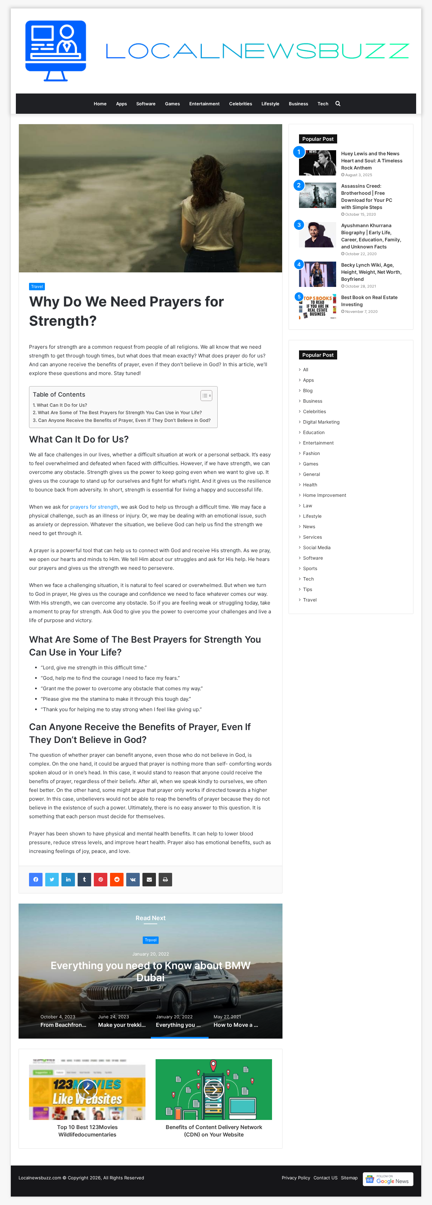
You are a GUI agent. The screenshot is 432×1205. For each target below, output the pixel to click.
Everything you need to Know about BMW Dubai (151, 971)
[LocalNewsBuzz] (216, 51)
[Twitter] (52, 879)
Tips (307, 589)
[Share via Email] (149, 879)
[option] (150, 971)
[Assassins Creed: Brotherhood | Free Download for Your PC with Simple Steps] (317, 195)
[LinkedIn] (68, 879)
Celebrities (240, 103)
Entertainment (204, 103)
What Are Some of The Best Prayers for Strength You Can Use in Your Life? (120, 412)
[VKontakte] (133, 879)
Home (100, 103)
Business (298, 103)
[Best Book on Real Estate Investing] (317, 306)
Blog (308, 390)
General (311, 474)
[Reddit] (117, 879)
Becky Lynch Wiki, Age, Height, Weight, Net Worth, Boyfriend (371, 272)
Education (314, 432)
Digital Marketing (321, 422)
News (309, 526)
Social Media (317, 547)
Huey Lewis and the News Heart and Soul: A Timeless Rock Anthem (372, 160)
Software (146, 103)
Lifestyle (270, 103)
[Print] (165, 879)
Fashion (311, 453)
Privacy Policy (296, 1177)
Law (307, 505)
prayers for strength (94, 507)
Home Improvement (324, 495)
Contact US (326, 1177)
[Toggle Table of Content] (203, 395)
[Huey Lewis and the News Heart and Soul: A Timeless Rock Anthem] (317, 163)
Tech (323, 103)
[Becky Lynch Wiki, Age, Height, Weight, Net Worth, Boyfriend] (317, 274)
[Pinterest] (100, 879)
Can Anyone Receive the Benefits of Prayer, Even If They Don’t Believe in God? (124, 420)
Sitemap (349, 1177)
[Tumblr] (84, 879)
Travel (37, 286)
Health (310, 484)
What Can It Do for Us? (62, 405)
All (305, 369)
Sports (310, 568)
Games (172, 103)
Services (312, 537)
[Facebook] (36, 879)
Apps (121, 103)
